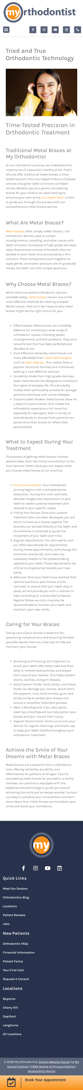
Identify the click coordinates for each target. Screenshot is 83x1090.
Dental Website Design (54, 1062)
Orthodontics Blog (16, 897)
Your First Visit (13, 970)
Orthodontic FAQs (15, 943)
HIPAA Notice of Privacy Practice (52, 1066)
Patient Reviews (14, 915)
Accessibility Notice (41, 1071)
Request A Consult (16, 979)
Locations (10, 906)
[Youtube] (55, 29)
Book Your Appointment (45, 1080)
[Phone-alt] (77, 29)
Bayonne (9, 999)
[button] (6, 29)
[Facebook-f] (32, 29)
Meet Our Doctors (15, 888)
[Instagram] (44, 29)
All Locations (12, 1034)
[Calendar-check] (66, 29)
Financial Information (19, 952)
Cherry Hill (10, 1007)
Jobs (6, 924)
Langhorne (10, 1025)
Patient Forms (13, 961)
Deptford (9, 1016)
